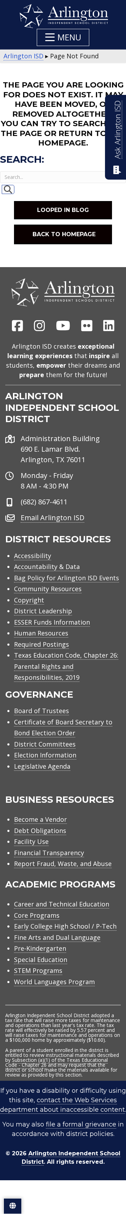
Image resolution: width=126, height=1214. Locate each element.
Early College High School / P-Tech (65, 926)
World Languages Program (54, 981)
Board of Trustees (41, 710)
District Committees (45, 744)
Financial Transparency (49, 852)
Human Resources (41, 633)
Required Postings (41, 644)
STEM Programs (38, 970)
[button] (63, 37)
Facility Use (31, 841)
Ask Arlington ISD (117, 130)
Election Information (45, 755)
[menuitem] (17, 326)
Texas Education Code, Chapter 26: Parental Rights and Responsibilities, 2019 (66, 666)
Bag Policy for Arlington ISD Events (66, 578)
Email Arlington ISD (52, 517)
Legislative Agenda (42, 766)
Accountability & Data (47, 566)
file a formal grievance (81, 1124)
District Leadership (43, 611)
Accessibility (32, 555)
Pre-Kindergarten (40, 948)
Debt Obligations (40, 830)
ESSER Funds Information (52, 622)
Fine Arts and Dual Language (57, 937)
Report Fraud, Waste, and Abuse (63, 863)
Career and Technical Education (61, 904)
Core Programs (36, 915)
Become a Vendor (40, 819)
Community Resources (48, 589)
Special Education (40, 959)
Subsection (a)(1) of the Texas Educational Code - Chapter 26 (56, 1062)
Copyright (29, 600)
